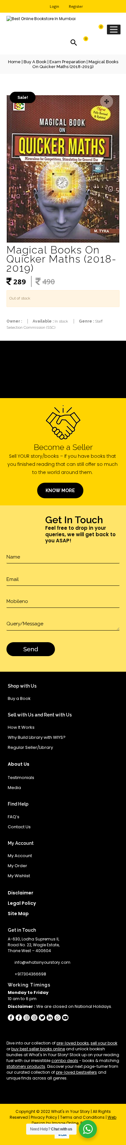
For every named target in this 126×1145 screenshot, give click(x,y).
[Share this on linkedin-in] (50, 1017)
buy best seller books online (38, 1049)
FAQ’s (13, 817)
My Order (17, 866)
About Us (18, 764)
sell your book (103, 1043)
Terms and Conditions (82, 1117)
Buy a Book (35, 61)
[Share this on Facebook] (11, 1017)
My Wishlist (19, 876)
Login (54, 6)
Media (14, 788)
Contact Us (19, 827)
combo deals (64, 1060)
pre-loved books (73, 1043)
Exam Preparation (67, 61)
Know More (60, 490)
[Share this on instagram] (26, 1017)
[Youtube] (65, 1017)
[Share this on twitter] (42, 1017)
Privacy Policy (44, 1117)
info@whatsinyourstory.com (42, 962)
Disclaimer (20, 893)
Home (14, 61)
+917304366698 (30, 974)
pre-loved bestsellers (76, 1072)
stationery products (25, 1066)
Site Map (18, 913)
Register (76, 6)
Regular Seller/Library (30, 747)
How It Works (21, 727)
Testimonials (21, 777)
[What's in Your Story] (41, 19)
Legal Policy (22, 903)
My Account (20, 856)
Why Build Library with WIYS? (37, 737)
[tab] (63, 360)
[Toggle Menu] (114, 29)
